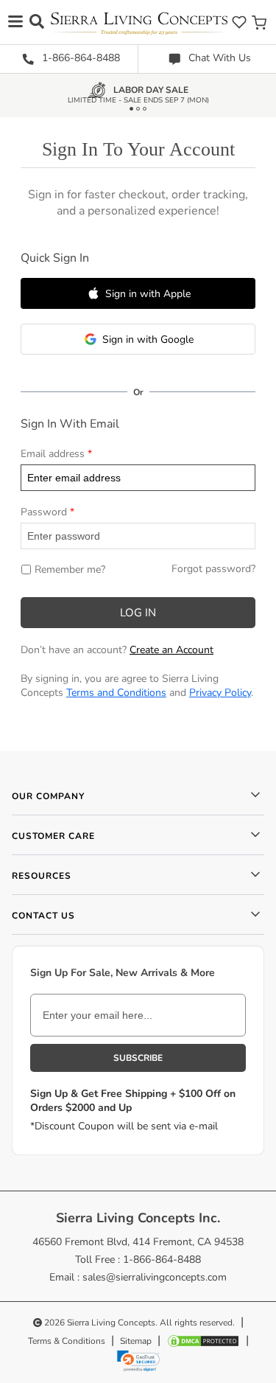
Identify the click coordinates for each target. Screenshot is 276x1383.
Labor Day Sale (150, 92)
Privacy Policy (220, 693)
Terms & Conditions (66, 1341)
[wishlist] (239, 22)
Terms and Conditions (116, 693)
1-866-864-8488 (79, 58)
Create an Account (171, 650)
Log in (138, 612)
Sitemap (136, 1341)
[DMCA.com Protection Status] (203, 1341)
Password (44, 512)
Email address (53, 454)
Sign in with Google (148, 339)
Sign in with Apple (148, 294)
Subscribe (138, 1058)
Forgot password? (213, 569)
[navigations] (15, 21)
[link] (138, 1361)
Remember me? (70, 569)
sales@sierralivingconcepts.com (154, 1277)
